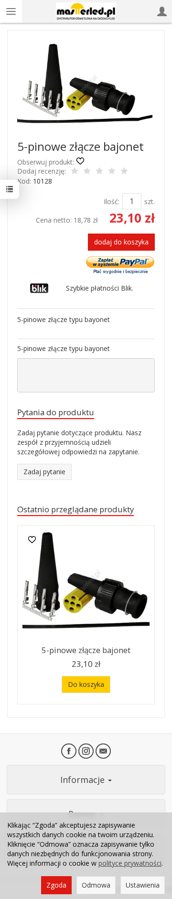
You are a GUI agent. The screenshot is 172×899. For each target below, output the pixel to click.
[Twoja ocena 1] (74, 171)
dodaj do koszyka (121, 241)
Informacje (83, 779)
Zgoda (56, 884)
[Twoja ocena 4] (112, 171)
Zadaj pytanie (44, 471)
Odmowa (96, 884)
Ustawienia (143, 884)
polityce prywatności (129, 863)
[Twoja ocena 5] (124, 171)
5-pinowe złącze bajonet (86, 650)
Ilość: (111, 201)
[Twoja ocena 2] (87, 171)
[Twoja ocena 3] (99, 171)
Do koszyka (86, 684)
